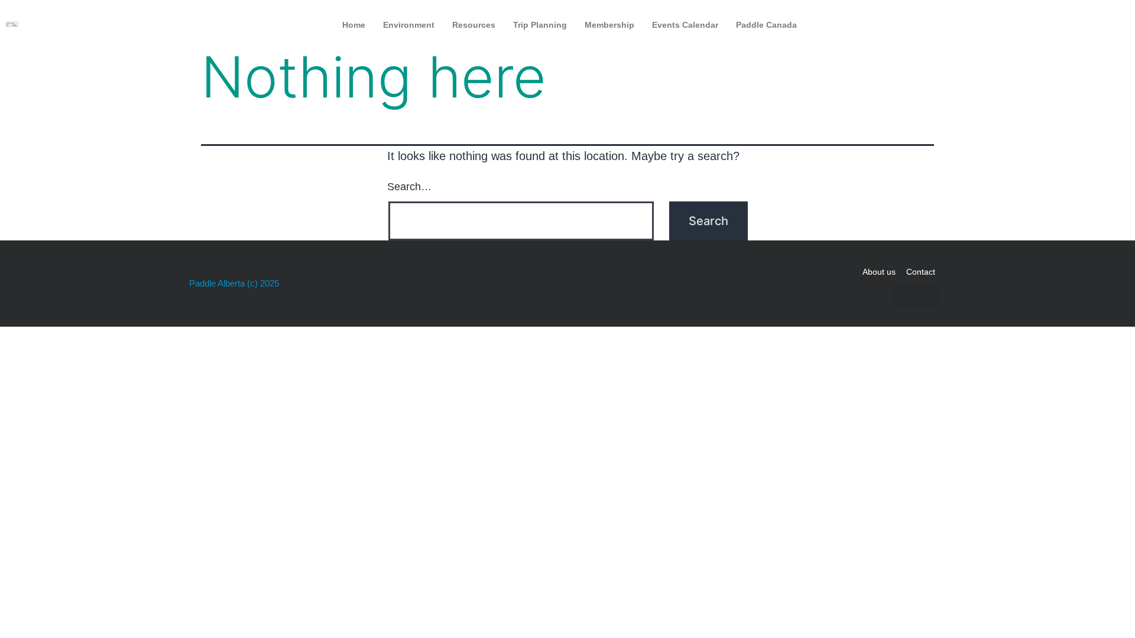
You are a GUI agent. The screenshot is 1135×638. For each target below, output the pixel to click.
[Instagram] (1113, 24)
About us (879, 271)
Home (353, 25)
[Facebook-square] (1088, 24)
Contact (920, 271)
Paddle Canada (766, 25)
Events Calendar (685, 25)
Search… (409, 187)
